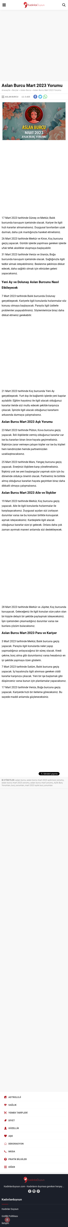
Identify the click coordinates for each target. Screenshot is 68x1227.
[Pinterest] (38, 1191)
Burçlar (15, 90)
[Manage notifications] (7, 1219)
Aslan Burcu (25, 90)
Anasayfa (6, 90)
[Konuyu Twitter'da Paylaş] (40, 97)
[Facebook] (29, 1191)
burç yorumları (17, 785)
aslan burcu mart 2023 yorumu (16, 782)
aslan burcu (20, 780)
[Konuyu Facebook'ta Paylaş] (35, 97)
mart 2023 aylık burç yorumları (39, 785)
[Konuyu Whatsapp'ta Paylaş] (45, 97)
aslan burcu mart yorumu (41, 782)
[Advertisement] (34, 46)
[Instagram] (34, 1191)
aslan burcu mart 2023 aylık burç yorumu (45, 780)
